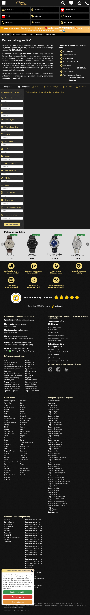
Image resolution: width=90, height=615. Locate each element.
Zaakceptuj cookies (17, 592)
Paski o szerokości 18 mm (33, 543)
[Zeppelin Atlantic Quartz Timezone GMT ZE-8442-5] (9, 243)
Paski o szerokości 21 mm (33, 550)
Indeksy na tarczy (11, 215)
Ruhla (22, 440)
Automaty (51, 403)
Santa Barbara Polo (26, 442)
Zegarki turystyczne (54, 464)
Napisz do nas (29, 364)
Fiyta (6, 455)
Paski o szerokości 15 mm (33, 537)
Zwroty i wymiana (31, 386)
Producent (8, 98)
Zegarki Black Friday (32, 390)
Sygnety (6, 539)
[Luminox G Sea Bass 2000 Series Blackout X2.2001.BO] (32, 243)
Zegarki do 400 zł (54, 492)
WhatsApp (14, 350)
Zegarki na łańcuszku (55, 444)
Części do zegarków (10, 362)
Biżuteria (7, 519)
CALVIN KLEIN (8, 431)
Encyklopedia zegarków (12, 368)
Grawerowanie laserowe (12, 373)
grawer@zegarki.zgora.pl (26, 344)
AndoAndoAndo (9, 407)
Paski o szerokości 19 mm (33, 546)
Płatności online (30, 371)
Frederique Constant (11, 461)
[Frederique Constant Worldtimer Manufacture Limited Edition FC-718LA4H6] (54, 243)
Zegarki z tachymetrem (56, 477)
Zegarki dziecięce (54, 427)
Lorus (22, 409)
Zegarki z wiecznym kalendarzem (59, 481)
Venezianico (24, 468)
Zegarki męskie (53, 411)
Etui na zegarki (9, 526)
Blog (5, 360)
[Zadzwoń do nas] (87, 3)
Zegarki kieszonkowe (55, 433)
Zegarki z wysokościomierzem (58, 483)
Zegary (50, 507)
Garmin (6, 464)
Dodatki (7, 185)
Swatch (22, 455)
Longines (23, 407)
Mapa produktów (9, 382)
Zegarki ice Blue (53, 416)
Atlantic (6, 409)
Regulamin (28, 377)
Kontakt (27, 360)
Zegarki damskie (53, 409)
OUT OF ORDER (25, 431)
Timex (22, 461)
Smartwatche (52, 407)
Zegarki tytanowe (54, 466)
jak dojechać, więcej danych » (56, 335)
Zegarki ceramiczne (54, 422)
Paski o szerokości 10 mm (33, 526)
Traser (22, 466)
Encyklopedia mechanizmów (13, 366)
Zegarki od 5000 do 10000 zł (57, 503)
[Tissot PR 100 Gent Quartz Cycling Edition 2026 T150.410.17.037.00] (77, 243)
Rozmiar (7, 156)
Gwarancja (7, 371)
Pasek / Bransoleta (11, 127)
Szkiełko (7, 178)
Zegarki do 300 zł (54, 490)
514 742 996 (13, 332)
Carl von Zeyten (9, 433)
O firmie (28, 366)
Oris (21, 429)
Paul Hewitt (24, 433)
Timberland (24, 459)
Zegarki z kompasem (55, 474)
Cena (6, 112)
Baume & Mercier (10, 422)
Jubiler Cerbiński (9, 474)
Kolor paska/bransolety (13, 207)
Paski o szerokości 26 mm (33, 559)
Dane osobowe (9, 364)
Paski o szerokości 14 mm (33, 535)
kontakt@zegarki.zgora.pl (26, 320)
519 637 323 (13, 338)
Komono (7, 479)
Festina (6, 453)
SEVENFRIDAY (24, 446)
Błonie (6, 427)
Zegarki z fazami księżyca (56, 472)
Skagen (22, 448)
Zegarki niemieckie (54, 446)
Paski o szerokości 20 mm (33, 548)
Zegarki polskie (53, 450)
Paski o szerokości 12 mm (33, 530)
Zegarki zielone (53, 418)
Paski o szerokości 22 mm (33, 552)
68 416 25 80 (55, 332)
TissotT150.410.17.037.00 (77, 254)
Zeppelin (23, 474)
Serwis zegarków (31, 379)
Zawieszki (7, 541)
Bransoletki (8, 524)
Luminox (23, 413)
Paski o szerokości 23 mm (33, 554)
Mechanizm (9, 141)
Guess (6, 466)
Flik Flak (6, 457)
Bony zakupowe (9, 522)
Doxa (6, 448)
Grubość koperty (10, 163)
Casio (6, 435)
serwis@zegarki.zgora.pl (26, 338)
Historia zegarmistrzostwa (13, 375)
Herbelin (7, 468)
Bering (6, 424)
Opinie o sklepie (30, 368)
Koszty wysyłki (9, 379)
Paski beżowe (29, 565)
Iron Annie (7, 470)
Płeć (6, 105)
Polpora (22, 435)
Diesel (6, 446)
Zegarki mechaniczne (55, 442)
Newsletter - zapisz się (11, 384)
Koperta (7, 134)
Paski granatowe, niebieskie (34, 578)
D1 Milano (7, 444)
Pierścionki (7, 535)
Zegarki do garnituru (55, 424)
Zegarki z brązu (53, 420)
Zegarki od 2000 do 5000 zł (57, 501)
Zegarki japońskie (54, 431)
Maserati (23, 416)
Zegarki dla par (53, 413)
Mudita (22, 424)
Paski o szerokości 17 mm (33, 541)
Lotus (22, 411)
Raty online (29, 375)
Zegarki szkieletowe (54, 459)
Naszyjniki (7, 532)
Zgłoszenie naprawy (10, 390)
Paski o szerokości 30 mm (33, 563)
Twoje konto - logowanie (12, 388)
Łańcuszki (7, 530)
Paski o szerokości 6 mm (33, 519)
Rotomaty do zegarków (12, 537)
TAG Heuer (23, 457)
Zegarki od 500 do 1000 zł (56, 496)
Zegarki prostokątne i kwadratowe (55, 454)
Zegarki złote (52, 485)
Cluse (6, 440)
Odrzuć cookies (18, 597)
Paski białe (28, 567)
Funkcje (7, 149)
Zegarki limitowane (54, 437)
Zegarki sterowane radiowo (57, 457)
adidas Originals (9, 400)
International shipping (11, 377)
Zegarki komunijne (31, 388)
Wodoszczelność (10, 171)
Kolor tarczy (9, 200)
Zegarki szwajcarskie (55, 461)
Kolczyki (6, 528)
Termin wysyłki (10, 120)
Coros (6, 442)
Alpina (6, 405)
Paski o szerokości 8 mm (33, 522)
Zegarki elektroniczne (55, 429)
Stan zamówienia (31, 382)
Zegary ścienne (53, 509)
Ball (5, 413)
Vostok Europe (25, 470)
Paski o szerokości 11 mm (33, 528)
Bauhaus (7, 416)
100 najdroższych (54, 400)
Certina (6, 437)
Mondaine (23, 422)
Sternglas (23, 453)
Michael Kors (24, 420)
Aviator (6, 411)
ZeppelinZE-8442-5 (10, 254)
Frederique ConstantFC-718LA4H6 (54, 254)
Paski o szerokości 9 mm (33, 524)
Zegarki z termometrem (56, 479)
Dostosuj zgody (18, 602)
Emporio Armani (9, 450)
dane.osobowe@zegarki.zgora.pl (13, 607)
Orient (22, 427)
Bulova (6, 429)
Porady (27, 373)
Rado (22, 437)
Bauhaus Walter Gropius (9, 419)
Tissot (22, 464)
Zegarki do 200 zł (54, 488)
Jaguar (6, 472)
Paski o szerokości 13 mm (33, 532)
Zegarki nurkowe (53, 448)
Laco (21, 403)
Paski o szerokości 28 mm (33, 561)
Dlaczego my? (29, 362)
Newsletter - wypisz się (12, 386)
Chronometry (52, 405)
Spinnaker (23, 450)
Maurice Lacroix (25, 418)
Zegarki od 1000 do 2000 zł (57, 498)
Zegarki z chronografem (56, 470)
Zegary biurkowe (53, 512)
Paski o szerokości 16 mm (33, 539)
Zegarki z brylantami (55, 468)
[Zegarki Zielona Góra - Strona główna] (21, 3)
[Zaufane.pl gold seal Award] (16, 298)
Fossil (6, 459)
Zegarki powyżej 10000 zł (56, 505)
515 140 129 (13, 326)
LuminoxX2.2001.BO (32, 254)
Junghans (7, 477)
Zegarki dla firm (30, 384)
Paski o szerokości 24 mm (33, 556)
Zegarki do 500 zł (54, 494)
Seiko (22, 444)
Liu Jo (22, 405)
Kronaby (23, 400)
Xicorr (22, 472)
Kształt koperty (10, 192)
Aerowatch (7, 403)
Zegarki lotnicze (53, 440)
